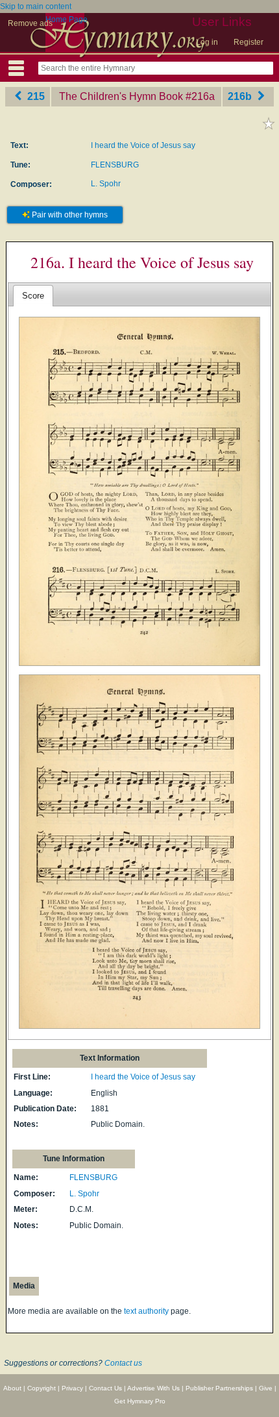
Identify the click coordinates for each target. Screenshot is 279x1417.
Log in (207, 42)
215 (35, 96)
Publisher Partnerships (219, 1388)
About (12, 1388)
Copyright (41, 1388)
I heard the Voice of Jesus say (143, 145)
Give (266, 1388)
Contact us (123, 1363)
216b (241, 96)
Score (33, 296)
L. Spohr (106, 183)
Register (248, 42)
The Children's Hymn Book (121, 96)
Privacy (72, 1388)
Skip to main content (35, 6)
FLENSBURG (115, 164)
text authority (146, 1311)
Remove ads (30, 23)
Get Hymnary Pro (139, 1401)
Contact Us (105, 1388)
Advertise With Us (153, 1388)
